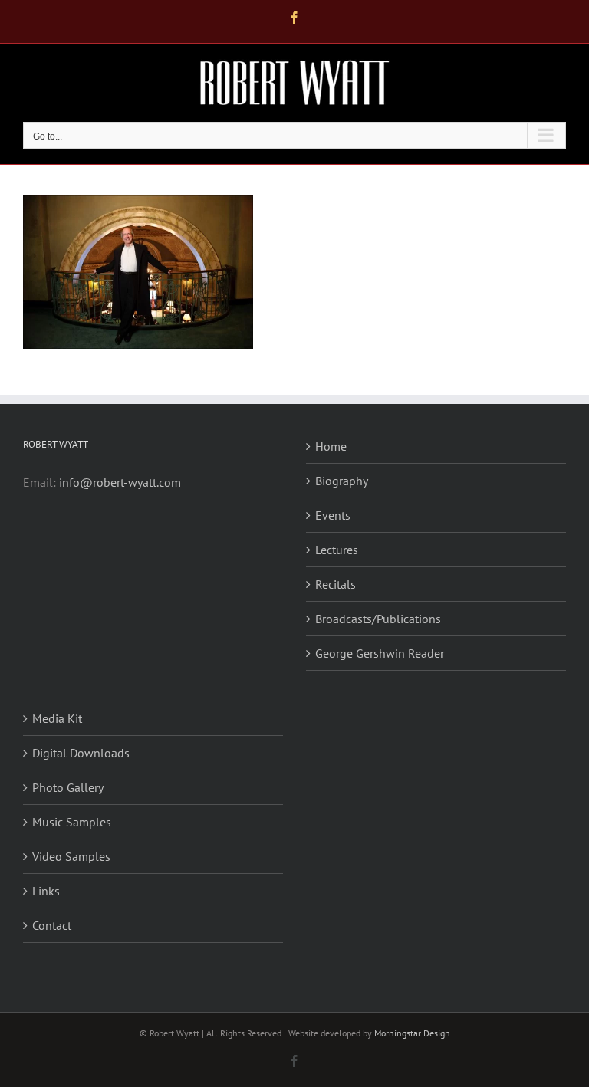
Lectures (336, 549)
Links (46, 890)
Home (331, 446)
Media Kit (57, 718)
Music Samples (71, 821)
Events (332, 515)
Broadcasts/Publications (378, 618)
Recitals (335, 584)
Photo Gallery (68, 787)
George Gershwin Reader (379, 653)
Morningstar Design (412, 1033)
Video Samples (71, 856)
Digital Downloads (81, 752)
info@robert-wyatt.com (120, 482)
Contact (51, 925)
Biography (341, 480)
